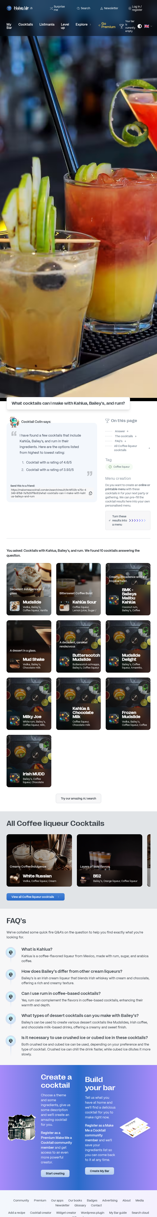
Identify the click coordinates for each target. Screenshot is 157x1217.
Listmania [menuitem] (46, 24)
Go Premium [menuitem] (108, 25)
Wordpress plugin (92, 1213)
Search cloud (140, 1213)
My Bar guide (118, 1213)
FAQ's (113, 441)
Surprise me (59, 8)
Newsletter (111, 8)
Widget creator (66, 1213)
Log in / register (137, 8)
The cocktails (119, 436)
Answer (115, 431)
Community (21, 1200)
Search (85, 8)
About (126, 1200)
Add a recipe (16, 1213)
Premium (40, 1200)
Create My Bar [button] (99, 1171)
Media (140, 1200)
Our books (75, 1200)
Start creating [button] (55, 1173)
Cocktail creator (40, 1213)
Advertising (110, 1200)
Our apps (57, 1200)
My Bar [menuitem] (9, 26)
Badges (92, 1200)
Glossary (80, 1205)
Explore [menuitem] (81, 24)
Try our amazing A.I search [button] (78, 798)
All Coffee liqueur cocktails (121, 448)
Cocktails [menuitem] (25, 24)
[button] (36, 897)
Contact (96, 1205)
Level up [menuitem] (65, 26)
